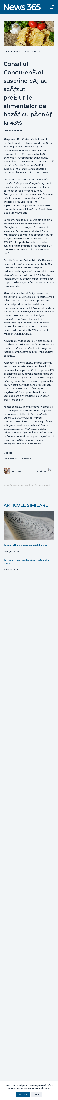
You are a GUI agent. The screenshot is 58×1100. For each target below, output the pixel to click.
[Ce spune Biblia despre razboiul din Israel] (29, 525)
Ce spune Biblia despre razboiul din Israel (26, 545)
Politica (36, 51)
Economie (26, 51)
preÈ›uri (26, 458)
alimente (11, 458)
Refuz (36, 1094)
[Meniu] (52, 7)
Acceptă (23, 1094)
